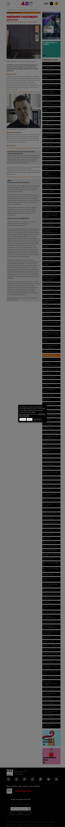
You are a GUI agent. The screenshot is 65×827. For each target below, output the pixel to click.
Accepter (22, 419)
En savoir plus (37, 419)
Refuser (29, 419)
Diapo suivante (38, 33)
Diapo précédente (8, 33)
